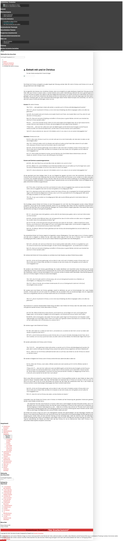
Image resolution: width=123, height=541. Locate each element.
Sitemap (3, 45)
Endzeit (3, 9)
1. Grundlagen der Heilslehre (7, 487)
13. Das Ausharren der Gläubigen (7, 517)
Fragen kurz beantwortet (9, 33)
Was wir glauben (7, 41)
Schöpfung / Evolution (8, 2)
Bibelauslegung (6, 12)
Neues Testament (8, 14)
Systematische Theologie (9, 27)
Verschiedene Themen (8, 30)
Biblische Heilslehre (7, 19)
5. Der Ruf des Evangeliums (7, 499)
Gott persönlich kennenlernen (10, 35)
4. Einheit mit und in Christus (7, 496)
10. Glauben (6, 510)
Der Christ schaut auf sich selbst (11, 24)
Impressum (6, 42)
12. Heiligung (6, 514)
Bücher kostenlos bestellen (10, 48)
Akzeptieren (3, 540)
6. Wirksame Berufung (6, 503)
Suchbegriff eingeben (6, 57)
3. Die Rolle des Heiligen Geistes (7, 493)
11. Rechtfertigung (7, 512)
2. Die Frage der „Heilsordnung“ (7, 490)
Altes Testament (7, 16)
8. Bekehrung (7, 507)
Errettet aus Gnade (8, 23)
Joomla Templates (38, 533)
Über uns (3, 38)
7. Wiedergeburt (7, 505)
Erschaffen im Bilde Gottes (10, 21)
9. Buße (5, 508)
